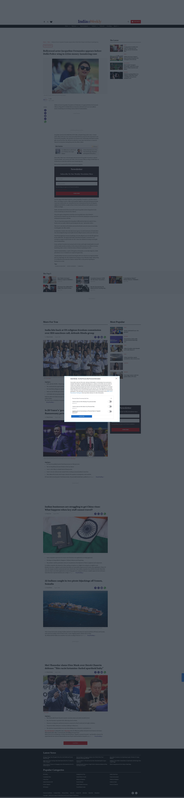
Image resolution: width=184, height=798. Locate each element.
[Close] (117, 379)
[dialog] (92, 399)
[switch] (110, 402)
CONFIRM (81, 416)
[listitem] (92, 398)
